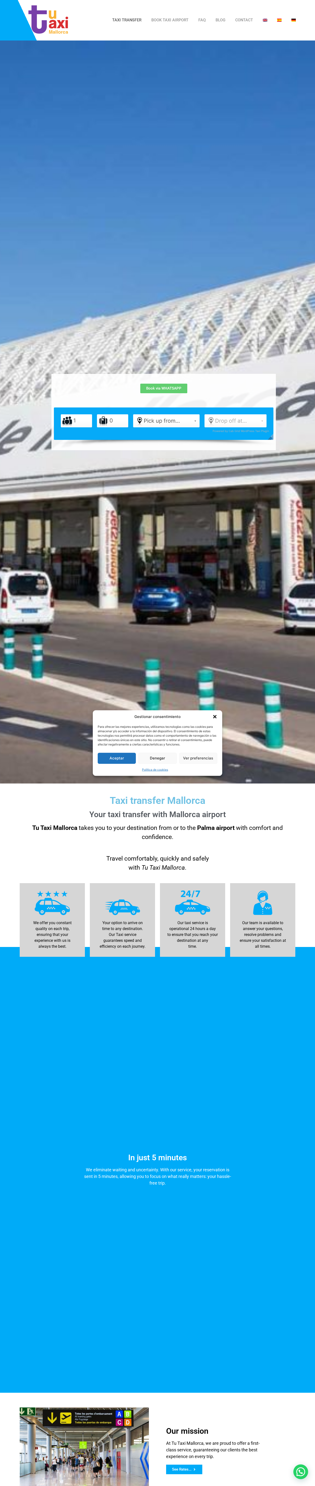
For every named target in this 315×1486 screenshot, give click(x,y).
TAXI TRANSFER (127, 20)
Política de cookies (155, 769)
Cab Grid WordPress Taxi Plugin (249, 431)
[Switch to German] (293, 20)
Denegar (157, 758)
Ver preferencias (198, 758)
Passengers (67, 421)
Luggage (103, 421)
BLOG (220, 20)
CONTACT (244, 20)
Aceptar (117, 758)
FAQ (202, 20)
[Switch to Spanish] (279, 20)
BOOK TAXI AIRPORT (170, 20)
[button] (214, 716)
